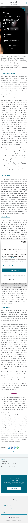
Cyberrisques (4, 461)
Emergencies (15, 517)
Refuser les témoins (14, 279)
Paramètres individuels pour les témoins (13, 265)
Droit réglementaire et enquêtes (9, 463)
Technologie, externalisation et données (11, 466)
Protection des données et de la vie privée (12, 465)
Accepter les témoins (14, 270)
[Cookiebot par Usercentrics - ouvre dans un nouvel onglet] (20, 242)
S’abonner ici (13, 488)
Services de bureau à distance (14, 520)
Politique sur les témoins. (8, 257)
